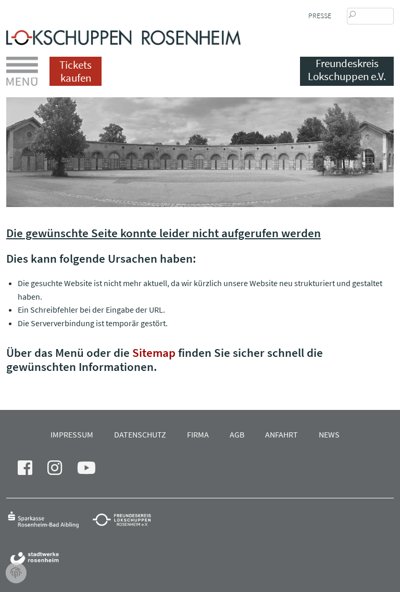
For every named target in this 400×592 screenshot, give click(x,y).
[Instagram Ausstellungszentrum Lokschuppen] (60, 471)
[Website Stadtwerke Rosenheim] (37, 557)
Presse (319, 15)
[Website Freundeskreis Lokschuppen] (127, 518)
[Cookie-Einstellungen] (16, 573)
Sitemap (154, 352)
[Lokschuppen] (123, 35)
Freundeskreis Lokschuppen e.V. (347, 70)
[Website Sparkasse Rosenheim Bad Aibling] (48, 518)
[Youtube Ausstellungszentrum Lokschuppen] (92, 471)
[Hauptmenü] (22, 71)
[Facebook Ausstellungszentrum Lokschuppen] (31, 471)
